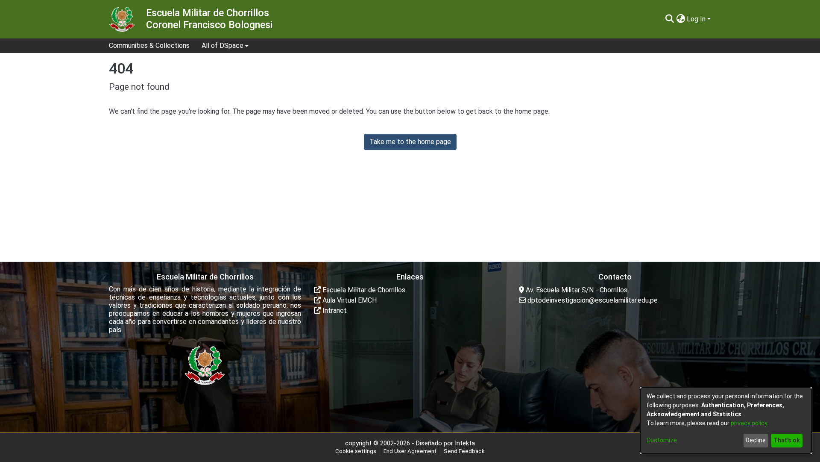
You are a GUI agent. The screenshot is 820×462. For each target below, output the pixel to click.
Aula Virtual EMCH (349, 300)
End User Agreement (410, 451)
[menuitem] (225, 46)
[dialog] (726, 420)
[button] (669, 19)
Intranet (334, 310)
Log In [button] (697, 19)
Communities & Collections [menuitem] (149, 45)
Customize (662, 440)
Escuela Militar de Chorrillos (363, 290)
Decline (756, 440)
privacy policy (749, 423)
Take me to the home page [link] (410, 142)
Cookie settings (355, 451)
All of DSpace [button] (222, 45)
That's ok (786, 440)
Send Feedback (464, 451)
